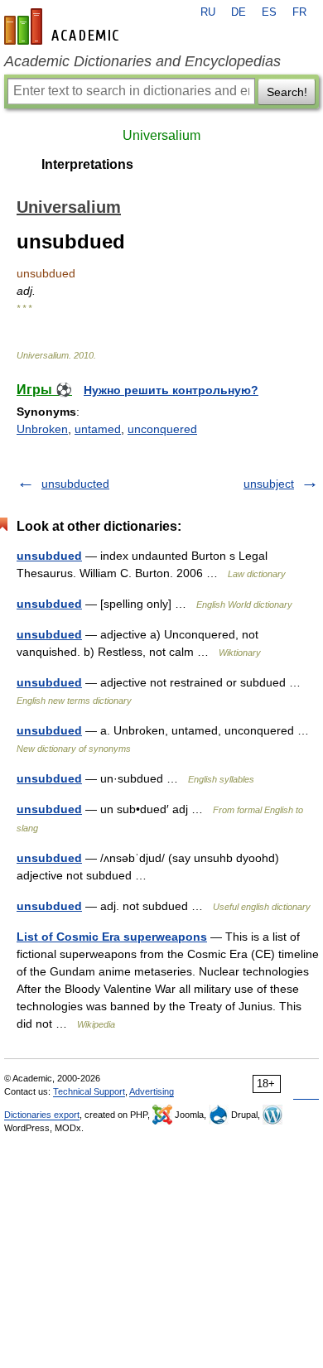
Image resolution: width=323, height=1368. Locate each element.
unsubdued (49, 555)
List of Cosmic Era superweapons (112, 936)
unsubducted (75, 483)
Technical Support (89, 1091)
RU (207, 12)
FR (299, 12)
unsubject (268, 483)
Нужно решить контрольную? (171, 390)
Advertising (151, 1091)
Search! (287, 92)
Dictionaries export (42, 1115)
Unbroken (42, 429)
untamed (98, 429)
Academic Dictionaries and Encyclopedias (142, 61)
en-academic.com (63, 26)
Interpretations (87, 164)
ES (269, 12)
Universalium (161, 135)
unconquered (162, 429)
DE (238, 12)
